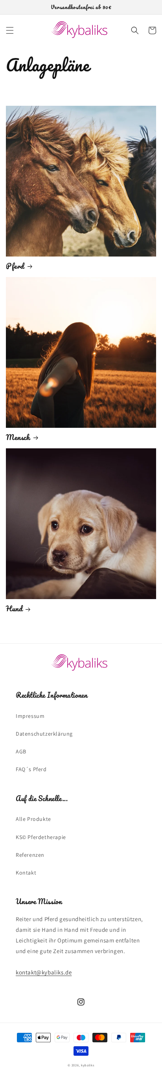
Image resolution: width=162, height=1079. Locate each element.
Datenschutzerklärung (44, 733)
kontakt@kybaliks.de (44, 972)
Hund (14, 608)
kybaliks (87, 1065)
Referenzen (30, 854)
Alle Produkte (33, 818)
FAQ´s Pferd (31, 769)
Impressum (30, 715)
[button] (9, 30)
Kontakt (26, 872)
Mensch (18, 437)
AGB (21, 751)
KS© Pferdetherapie (41, 837)
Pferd (15, 266)
